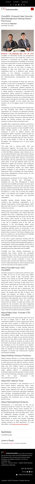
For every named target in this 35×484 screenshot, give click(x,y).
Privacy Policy (13, 463)
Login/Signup (24, 2)
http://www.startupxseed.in (20, 424)
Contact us (8, 1)
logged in (12, 443)
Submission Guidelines (8, 465)
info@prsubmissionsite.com (25, 474)
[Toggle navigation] (32, 9)
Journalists (16, 1)
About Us (4, 463)
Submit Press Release (25, 463)
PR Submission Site (16, 53)
